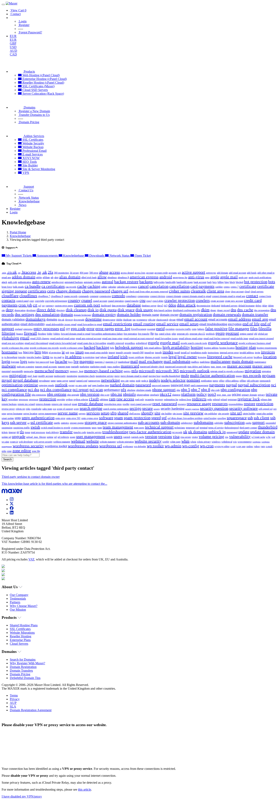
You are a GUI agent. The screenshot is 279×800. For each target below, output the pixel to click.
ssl (28, 423)
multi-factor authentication (212, 375)
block (232, 282)
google (153, 342)
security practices (192, 409)
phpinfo (129, 394)
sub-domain (170, 422)
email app (260, 319)
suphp (248, 423)
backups (146, 281)
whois (193, 441)
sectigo (135, 408)
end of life (251, 324)
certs (51, 291)
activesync (211, 272)
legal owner (187, 356)
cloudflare (10, 295)
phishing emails (143, 390)
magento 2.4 (111, 362)
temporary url (192, 427)
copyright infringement (56, 301)
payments (217, 385)
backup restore (126, 281)
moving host (154, 376)
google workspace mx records (44, 347)
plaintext (176, 394)
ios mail (57, 357)
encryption (235, 324)
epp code (78, 328)
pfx (123, 389)
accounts (173, 272)
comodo (118, 295)
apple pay (243, 277)
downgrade (79, 319)
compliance (131, 296)
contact (252, 295)
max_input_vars (218, 366)
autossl (107, 281)
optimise (30, 385)
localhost (258, 357)
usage (72, 437)
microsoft (147, 370)
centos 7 (235, 286)
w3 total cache (258, 437)
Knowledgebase (20, 236)
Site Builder (30, 165)
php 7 (195, 389)
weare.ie (14, 441)
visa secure (185, 437)
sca (54, 408)
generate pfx (183, 333)
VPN (25, 172)
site (157, 413)
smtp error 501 (73, 418)
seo (275, 408)
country (74, 300)
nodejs (154, 380)
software (106, 417)
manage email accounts (46, 366)
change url (119, 291)
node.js (144, 380)
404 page (84, 272)
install (177, 352)
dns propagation (262, 310)
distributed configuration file (186, 310)
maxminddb (17, 371)
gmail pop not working (13, 343)
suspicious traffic (21, 427)
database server (149, 305)
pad (89, 385)
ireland (113, 356)
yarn (263, 446)
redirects (199, 399)
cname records (71, 296)
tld (18, 432)
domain (66, 314)
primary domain (249, 394)
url (55, 437)
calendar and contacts (127, 286)
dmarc (213, 310)
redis (209, 399)
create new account (234, 301)
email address (239, 319)
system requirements (81, 427)
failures (200, 329)
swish (35, 427)
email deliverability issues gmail (61, 324)
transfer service (94, 432)
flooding (42, 333)
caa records (71, 286)
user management (90, 436)
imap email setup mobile (96, 352)
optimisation (12, 385)
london (31, 362)
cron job (25, 305)
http (38, 352)
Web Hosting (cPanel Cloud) (41, 75)
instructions (213, 352)
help (112, 347)
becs (214, 282)
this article (84, 789)
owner (71, 385)
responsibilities (236, 404)
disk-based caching (163, 310)
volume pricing (211, 436)
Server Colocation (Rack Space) (43, 93)
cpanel (86, 300)
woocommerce (245, 441)
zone (9, 451)
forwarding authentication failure (107, 333)
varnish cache (137, 437)
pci (273, 385)
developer (31, 310)
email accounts (217, 319)
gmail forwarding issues (166, 338)
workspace (128, 446)
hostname (10, 352)
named (72, 380)
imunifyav (149, 352)
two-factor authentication (150, 431)
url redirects (63, 437)
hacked (89, 347)
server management (47, 413)
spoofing (221, 418)
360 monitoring (61, 272)
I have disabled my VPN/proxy (22, 796)
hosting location (227, 347)
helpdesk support (129, 347)
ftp (152, 333)
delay (264, 305)
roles (28, 408)
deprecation (20, 310)
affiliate (46, 277)
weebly (165, 441)
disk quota (108, 309)
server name (68, 413)
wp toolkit (155, 446)
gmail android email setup (62, 338)
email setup (189, 324)
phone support (164, 389)
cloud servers (257, 291)
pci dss (33, 389)
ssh (250, 417)
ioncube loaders (34, 357)
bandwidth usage (184, 282)
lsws (70, 362)
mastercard (130, 366)
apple (214, 277)
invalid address (247, 352)
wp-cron (207, 446)
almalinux (112, 277)
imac (72, 352)
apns (207, 277)
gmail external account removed (138, 338)
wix (235, 441)
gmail (24, 338)
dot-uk (61, 319)
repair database (90, 403)
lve (76, 361)
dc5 (165, 305)
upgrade (18, 436)
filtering (8, 333)
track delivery (52, 432)
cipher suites (179, 291)
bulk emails (18, 286)
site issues (177, 413)
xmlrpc (249, 446)
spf (164, 417)
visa (176, 436)
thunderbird (267, 427)
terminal (204, 427)
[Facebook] (11, 508)
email (179, 319)
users (118, 436)
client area (215, 291)
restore (249, 403)
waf (273, 437)
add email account (237, 272)
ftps (156, 333)
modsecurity (60, 376)
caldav (104, 286)
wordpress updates (83, 446)
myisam (268, 375)
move (117, 376)
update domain (262, 431)
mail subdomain (177, 361)
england (18, 329)
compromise (143, 296)
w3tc (268, 437)
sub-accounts (149, 422)
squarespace (237, 417)
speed (156, 417)
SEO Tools (29, 161)
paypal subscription (254, 385)
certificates (37, 291)
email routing (144, 324)
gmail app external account (88, 338)
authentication (24, 282)
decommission (203, 305)
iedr (67, 352)
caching (93, 286)
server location (30, 413)
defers (258, 305)
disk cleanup (76, 309)
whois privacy (204, 441)
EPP (68, 329)
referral (216, 399)
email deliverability (32, 324)
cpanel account (100, 301)
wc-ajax (5, 441)
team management (118, 427)
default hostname (246, 305)
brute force (7, 286)
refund (224, 399)
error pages (104, 328)
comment (94, 296)
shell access (134, 413)
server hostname (14, 413)
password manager (161, 385)
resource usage (199, 403)
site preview (193, 413)
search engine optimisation (116, 408)
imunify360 (138, 352)
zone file (36, 451)
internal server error (229, 352)
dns (233, 309)
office (221, 380)
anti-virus (196, 277)
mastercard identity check (152, 366)
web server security (43, 441)
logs (23, 361)
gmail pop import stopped (261, 338)
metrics (127, 371)
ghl (255, 333)
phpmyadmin (143, 394)
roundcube (36, 408)
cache (82, 286)
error (90, 328)
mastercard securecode (176, 366)
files (254, 328)
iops (45, 356)
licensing (202, 357)
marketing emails (98, 366)
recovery (159, 399)
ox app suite (81, 385)
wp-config (190, 446)
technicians (179, 427)
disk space (126, 309)
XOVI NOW (31, 158)
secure (147, 408)
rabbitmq (104, 399)
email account (196, 319)
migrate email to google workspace (227, 371)
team (99, 427)
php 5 (185, 389)
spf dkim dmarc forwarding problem (185, 418)
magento (86, 361)
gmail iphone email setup (191, 338)
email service (167, 324)
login (6, 361)
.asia (4, 272)
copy (31, 301)
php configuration (235, 389)
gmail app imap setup (112, 338)
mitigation (18, 375)
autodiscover (57, 282)
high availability (176, 347)
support (258, 422)
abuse (103, 272)
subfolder (218, 423)
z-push (269, 446)
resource (182, 404)
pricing (236, 394)
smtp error (60, 418)
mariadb (75, 366)
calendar (112, 286)
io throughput (10, 357)
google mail (170, 342)
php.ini (116, 394)
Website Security (33, 143)
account (150, 272)
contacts (8, 300)
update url (6, 437)
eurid (160, 328)
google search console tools (194, 343)
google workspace (223, 342)
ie (63, 352)
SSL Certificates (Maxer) (38, 86)
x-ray (232, 446)
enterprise (28, 329)
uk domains (197, 431)
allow (102, 277)
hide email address (153, 347)
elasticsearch (162, 319)
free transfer (144, 333)
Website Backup (33, 147)
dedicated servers (229, 305)
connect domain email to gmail (196, 296)
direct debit (46, 309)
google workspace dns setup (15, 347)
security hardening (172, 408)
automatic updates (92, 282)
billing (221, 282)
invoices (268, 352)
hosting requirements (267, 347)
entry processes (46, 328)
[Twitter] (11, 504)
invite (257, 352)
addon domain (23, 277)
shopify (147, 413)
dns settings (24, 314)
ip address (73, 356)
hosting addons (211, 347)
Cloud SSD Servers (35, 90)
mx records (252, 375)
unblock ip (217, 431)
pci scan (96, 389)
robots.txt (20, 408)
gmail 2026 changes (39, 338)
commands (83, 296)
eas (134, 319)
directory (60, 310)
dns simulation (47, 314)
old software (253, 380)
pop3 (212, 394)
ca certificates (53, 286)
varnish (126, 437)
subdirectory (187, 423)
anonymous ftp (180, 277)
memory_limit (76, 371)
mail (134, 361)
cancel (143, 286)
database (134, 305)
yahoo (257, 446)
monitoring (72, 376)
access (114, 272)
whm (185, 441)
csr (43, 305)
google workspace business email (255, 343)
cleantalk (198, 291)
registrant (232, 399)
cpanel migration (116, 301)
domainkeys (36, 319)
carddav (219, 286)
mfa (134, 370)
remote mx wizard (26, 404)
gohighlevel (141, 343)
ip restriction (89, 357)
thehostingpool (231, 427)
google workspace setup (71, 347)
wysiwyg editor (222, 446)
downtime (93, 319)
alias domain (69, 277)
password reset (180, 385)
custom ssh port (87, 305)
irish (124, 356)
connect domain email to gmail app (228, 296)
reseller (126, 404)
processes (23, 399)
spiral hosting (210, 418)
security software (243, 408)
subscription (234, 422)
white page (175, 441)
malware (9, 366)
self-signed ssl (265, 408)
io (2, 357)
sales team (47, 408)
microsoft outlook (195, 370)
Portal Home (18, 232)
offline (243, 380)
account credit (161, 272)
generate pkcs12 (197, 333)
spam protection (137, 417)
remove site (56, 404)
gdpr (174, 333)
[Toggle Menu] (3, 4)
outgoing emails (46, 385)
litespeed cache (219, 356)
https (45, 352)
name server (62, 380)
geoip (220, 333)
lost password (42, 362)
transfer (66, 431)
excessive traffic (183, 329)
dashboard (106, 305)
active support (193, 272)
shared (122, 413)
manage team (64, 366)
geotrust (232, 333)
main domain (242, 361)
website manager (108, 441)
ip (63, 357)
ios (51, 357)
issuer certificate (136, 357)
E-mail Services (32, 154)
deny (10, 309)
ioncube (22, 357)
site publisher (210, 413)
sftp (113, 413)
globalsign (10, 338)
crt (35, 305)
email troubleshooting (213, 324)
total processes (38, 432)
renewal (67, 404)
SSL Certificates (32, 139)
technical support (159, 427)
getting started (246, 333)
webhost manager (61, 441)
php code (215, 390)
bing (226, 282)
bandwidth (170, 282)
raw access (125, 399)
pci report (81, 389)
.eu (19, 272)
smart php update (264, 413)
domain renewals (227, 314)
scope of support (65, 408)
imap (79, 352)
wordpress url (110, 446)
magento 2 (100, 362)
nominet (193, 380)
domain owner (169, 314)
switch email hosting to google (55, 427)
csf (39, 305)
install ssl (185, 352)
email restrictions (117, 324)
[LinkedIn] (11, 513)
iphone (103, 357)
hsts (20, 352)
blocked (239, 282)
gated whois (165, 333)
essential (151, 329)
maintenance (260, 362)
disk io (93, 309)
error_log (122, 328)
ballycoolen (159, 282)
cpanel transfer (132, 301)
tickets (5, 432)
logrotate (15, 362)
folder (49, 333)
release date (266, 399)
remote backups (9, 404)
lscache (61, 361)
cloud (247, 291)
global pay (263, 333)
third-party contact (248, 427)
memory (62, 370)
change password (96, 291)
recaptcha (149, 399)
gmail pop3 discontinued (36, 343)
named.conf (81, 380)
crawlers (203, 300)
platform (188, 394)
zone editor (21, 450)
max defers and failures (198, 366)
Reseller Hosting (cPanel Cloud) (43, 82)
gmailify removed (115, 343)
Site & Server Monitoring (38, 169)
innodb (158, 352)
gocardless (130, 343)
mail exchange (151, 361)
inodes (168, 352)
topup (27, 432)
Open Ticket (142, 255)
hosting (197, 347)
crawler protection (179, 300)
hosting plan (245, 347)
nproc (215, 380)
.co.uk (12, 272)
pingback (154, 394)
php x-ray (105, 394)
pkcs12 (165, 394)
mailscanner (221, 361)
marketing (84, 366)
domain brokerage (82, 315)
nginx (132, 380)
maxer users (262, 366)
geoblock (210, 333)
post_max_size (224, 394)
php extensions (39, 394)
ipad (97, 357)
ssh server (18, 422)
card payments (202, 286)
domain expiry (104, 314)
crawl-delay (158, 301)
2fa (50, 272)
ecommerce (141, 319)
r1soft (94, 399)
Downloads (96, 255)
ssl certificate (41, 422)
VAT (31, 559)
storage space (96, 422)
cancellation (179, 286)
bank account (200, 282)
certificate (247, 286)
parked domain (122, 385)
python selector (81, 399)
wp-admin (173, 446)
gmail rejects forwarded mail (62, 343)
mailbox (195, 362)
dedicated (215, 305)
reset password (164, 403)
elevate (172, 319)
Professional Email (34, 150)
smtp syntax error (89, 418)
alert (56, 277)
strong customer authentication (122, 423)
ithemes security (152, 357)
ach (179, 272)
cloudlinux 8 (57, 296)
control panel (22, 301)
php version (89, 394)
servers (82, 413)
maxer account (239, 366)
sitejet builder (249, 413)
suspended (271, 423)
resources (220, 403)
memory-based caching (103, 370)
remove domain (43, 404)
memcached (44, 370)
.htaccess (28, 272)
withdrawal (226, 441)
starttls (57, 423)
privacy (261, 394)
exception (170, 329)
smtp (18, 418)
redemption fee (171, 399)
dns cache (245, 309)
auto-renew (41, 281)
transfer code (80, 432)
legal (173, 356)
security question (214, 408)
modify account (45, 376)
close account (237, 291)
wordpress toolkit (56, 446)
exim (194, 329)
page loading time (100, 385)
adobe (39, 277)
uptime (50, 437)
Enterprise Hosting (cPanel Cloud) (44, 79)
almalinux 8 (123, 277)
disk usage (144, 309)
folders (56, 333)
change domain (68, 291)
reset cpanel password (141, 404)
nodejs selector (173, 380)
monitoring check (86, 376)
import (112, 352)
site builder (166, 413)
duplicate (127, 319)
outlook (61, 385)
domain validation (13, 319)
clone (227, 291)
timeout (12, 432)
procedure (13, 399)
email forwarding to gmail (89, 324)
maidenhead (123, 362)
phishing (131, 390)
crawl (149, 301)
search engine (91, 408)
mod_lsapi (32, 376)
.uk (44, 272)
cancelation (159, 286)
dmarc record (223, 310)
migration (253, 370)
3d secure (74, 272)
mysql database (25, 380)
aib (52, 277)
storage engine (77, 423)
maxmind (6, 371)
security (157, 409)
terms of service (216, 427)
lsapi (52, 362)
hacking (102, 347)
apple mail (229, 277)
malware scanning (25, 366)
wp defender (140, 446)
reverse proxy (8, 408)
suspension (7, 427)
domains (51, 319)
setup (105, 413)
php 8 (205, 389)
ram (112, 399)
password (143, 385)
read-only (139, 399)
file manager (238, 328)
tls (22, 431)
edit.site (151, 319)
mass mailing (113, 366)
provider (61, 399)
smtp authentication (38, 417)
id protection (55, 352)
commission (105, 296)
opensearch (265, 380)
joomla (164, 357)
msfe (185, 375)
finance (19, 333)
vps (226, 437)
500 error (93, 272)
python (69, 399)
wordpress (256, 442)
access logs (140, 272)
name (53, 380)
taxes (94, 427)
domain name (150, 314)
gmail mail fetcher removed (216, 338)
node (138, 380)
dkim (205, 309)
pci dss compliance (56, 389)
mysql (7, 380)
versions (165, 436)
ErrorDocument (138, 329)
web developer (26, 441)
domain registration (195, 314)
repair (74, 404)
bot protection (255, 281)
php (178, 390)
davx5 (160, 305)
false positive (216, 328)
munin (239, 376)
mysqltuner (44, 380)
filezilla (264, 328)
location (270, 356)
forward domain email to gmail (75, 333)
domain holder (129, 314)
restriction (264, 403)
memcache (29, 371)
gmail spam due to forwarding (91, 343)
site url (236, 413)
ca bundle (33, 286)
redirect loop (185, 399)
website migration (125, 441)
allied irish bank (89, 277)
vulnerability (240, 436)
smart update (8, 418)
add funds (252, 272)
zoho (4, 451)
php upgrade (73, 394)
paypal (231, 385)
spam (118, 417)
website (92, 441)
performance (112, 390)
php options (56, 394)
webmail (78, 441)
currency (50, 305)
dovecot (69, 319)
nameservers (94, 380)
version (151, 436)
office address (232, 380)
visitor (195, 437)
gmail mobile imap (239, 338)
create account (217, 301)
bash (209, 282)
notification (206, 380)
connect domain (173, 296)
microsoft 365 (167, 370)
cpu (142, 300)
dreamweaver (109, 319)
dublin (119, 319)
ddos (172, 305)
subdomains (203, 422)
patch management (199, 385)
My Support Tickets (18, 255)
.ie (39, 272)
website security (148, 441)
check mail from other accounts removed (148, 291)
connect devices (157, 296)
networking (110, 380)
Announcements (47, 255)
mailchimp (205, 362)
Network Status (119, 255)
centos (227, 286)
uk (185, 431)
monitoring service (105, 376)
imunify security (124, 352)
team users (139, 427)
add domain (222, 272)
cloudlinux (28, 295)
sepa (4, 413)
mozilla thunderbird (170, 376)
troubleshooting (115, 431)
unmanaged (232, 432)
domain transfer (255, 314)
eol (62, 328)
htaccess (28, 352)
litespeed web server (243, 357)
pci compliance (14, 389)
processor (33, 399)
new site (125, 380)
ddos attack (186, 305)
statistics (65, 423)
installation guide (199, 352)
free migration (130, 333)
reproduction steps (113, 404)
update (243, 431)
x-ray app (241, 446)
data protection (119, 305)
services (93, 413)
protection (47, 399)
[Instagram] (11, 500)
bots (271, 281)
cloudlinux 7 (44, 296)
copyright (39, 301)
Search (7, 459)
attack (4, 282)
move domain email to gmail (134, 376)
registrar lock (249, 399)
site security (223, 413)
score (76, 408)
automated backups (74, 282)
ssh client (261, 417)
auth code (12, 282)
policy (201, 394)
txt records (177, 432)
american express (144, 277)
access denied (127, 272)
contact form (265, 296)
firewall (30, 333)
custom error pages (64, 305)
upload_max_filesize (36, 437)
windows (216, 441)
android (165, 277)
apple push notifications (260, 277)
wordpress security (28, 446)
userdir (109, 437)
